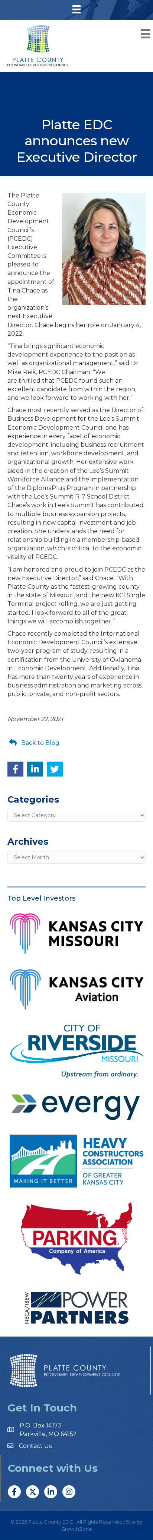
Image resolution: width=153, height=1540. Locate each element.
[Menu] (76, 9)
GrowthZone (76, 1529)
